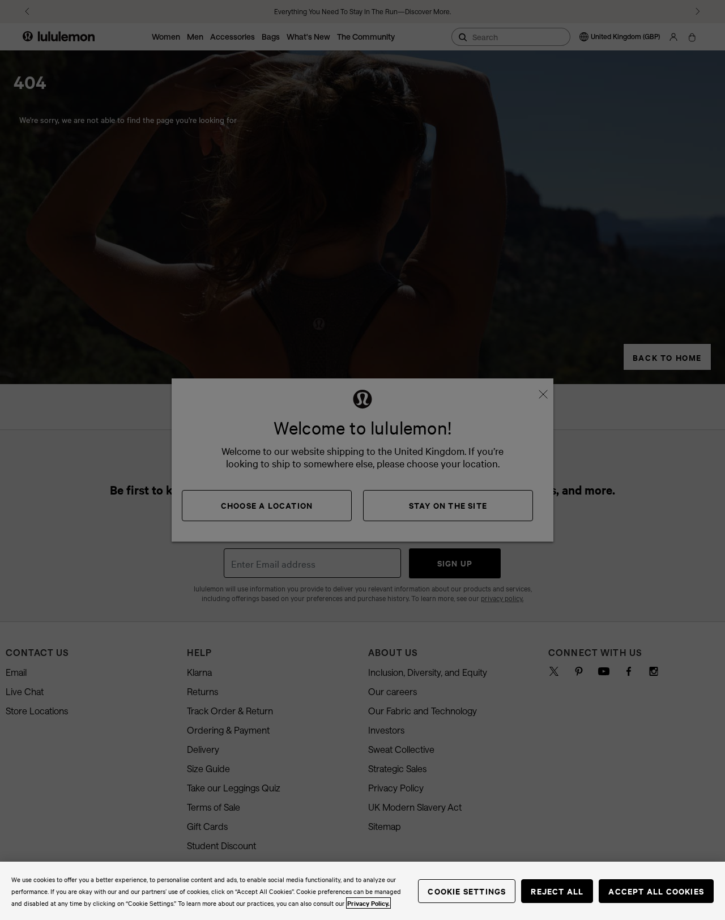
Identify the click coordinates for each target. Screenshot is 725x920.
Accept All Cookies (656, 891)
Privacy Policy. (368, 903)
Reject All (557, 891)
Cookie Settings (467, 891)
